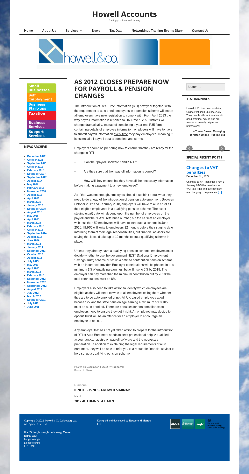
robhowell (118, 366)
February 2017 (35, 187)
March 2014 (34, 243)
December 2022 (36, 156)
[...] (220, 192)
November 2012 (36, 282)
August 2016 (34, 194)
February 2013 (35, 275)
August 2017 (34, 180)
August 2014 (34, 236)
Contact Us (200, 30)
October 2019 (35, 166)
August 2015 (34, 212)
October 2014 (35, 229)
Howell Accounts (124, 14)
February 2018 (35, 170)
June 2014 (33, 240)
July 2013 (33, 261)
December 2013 (36, 250)
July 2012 (33, 292)
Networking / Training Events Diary (157, 30)
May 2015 (32, 215)
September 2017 (36, 177)
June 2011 (33, 306)
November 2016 (36, 191)
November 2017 (36, 173)
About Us (49, 30)
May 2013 (32, 264)
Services (72, 30)
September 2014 (36, 233)
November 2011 (36, 299)
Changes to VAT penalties (202, 170)
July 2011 (32, 303)
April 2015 (33, 219)
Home (28, 30)
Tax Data (116, 30)
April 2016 (33, 198)
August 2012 (34, 289)
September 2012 (36, 285)
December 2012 (36, 278)
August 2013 (34, 257)
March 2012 (34, 296)
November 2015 (36, 208)
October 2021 (35, 159)
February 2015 (35, 226)
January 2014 (35, 247)
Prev (189, 148)
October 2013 (35, 254)
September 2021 (36, 163)
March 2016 (34, 201)
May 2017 (32, 184)
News (96, 30)
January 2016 (35, 205)
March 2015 (34, 222)
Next (222, 148)
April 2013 (33, 268)
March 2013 (34, 271)
